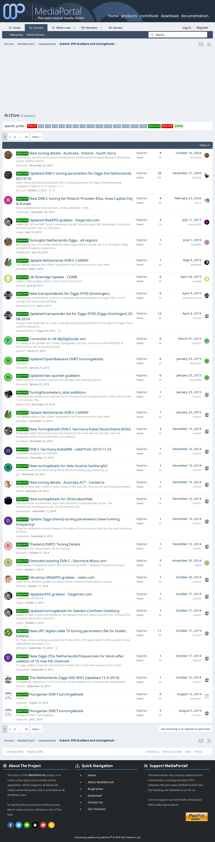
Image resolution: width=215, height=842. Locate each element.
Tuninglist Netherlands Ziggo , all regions (63, 240)
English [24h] (35, 751)
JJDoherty (21, 648)
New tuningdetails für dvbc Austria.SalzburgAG (68, 465)
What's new (63, 28)
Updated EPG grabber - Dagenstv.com (60, 594)
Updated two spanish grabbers (54, 375)
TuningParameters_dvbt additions (57, 392)
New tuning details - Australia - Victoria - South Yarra (72, 153)
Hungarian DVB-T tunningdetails (56, 694)
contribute (149, 15)
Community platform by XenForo (107, 837)
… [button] (20, 137)
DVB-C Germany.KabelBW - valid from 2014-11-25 (70, 449)
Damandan (22, 536)
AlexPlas (21, 586)
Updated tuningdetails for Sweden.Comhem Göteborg (74, 610)
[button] (74, 27)
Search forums (35, 35)
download (169, 15)
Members (92, 28)
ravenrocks (194, 224)
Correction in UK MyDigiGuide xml (57, 338)
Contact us (152, 751)
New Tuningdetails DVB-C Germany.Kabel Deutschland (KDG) (80, 429)
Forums (38, 28)
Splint (19, 569)
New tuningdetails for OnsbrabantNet (61, 498)
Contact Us (95, 802)
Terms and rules (172, 751)
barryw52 (21, 553)
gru (18, 474)
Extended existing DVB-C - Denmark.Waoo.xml (67, 560)
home (113, 15)
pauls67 (20, 351)
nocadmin (22, 441)
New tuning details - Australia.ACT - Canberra (67, 482)
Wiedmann (22, 458)
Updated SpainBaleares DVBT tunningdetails (66, 358)
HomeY (197, 318)
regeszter (22, 703)
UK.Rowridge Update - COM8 (53, 276)
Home (17, 28)
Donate (117, 28)
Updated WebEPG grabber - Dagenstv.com (64, 220)
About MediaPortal (101, 782)
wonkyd (20, 285)
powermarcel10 (25, 306)
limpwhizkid (23, 252)
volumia (196, 177)
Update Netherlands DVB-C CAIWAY (59, 260)
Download (95, 796)
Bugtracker (96, 789)
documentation (194, 15)
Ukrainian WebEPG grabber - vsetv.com (61, 577)
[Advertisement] (107, 80)
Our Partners (97, 809)
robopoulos (22, 212)
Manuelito (22, 367)
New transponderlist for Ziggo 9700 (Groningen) (69, 293)
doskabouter (23, 511)
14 (26, 137)
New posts (16, 35)
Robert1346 (23, 404)
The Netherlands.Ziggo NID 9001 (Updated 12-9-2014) (74, 677)
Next (35, 137)
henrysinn (22, 165)
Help (188, 751)
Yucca (197, 203)
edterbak (196, 264)
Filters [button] (203, 145)
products (129, 15)
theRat (20, 491)
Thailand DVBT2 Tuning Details (54, 544)
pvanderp (21, 269)
